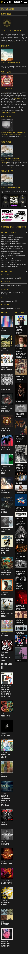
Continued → (17, 42)
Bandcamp (9, 167)
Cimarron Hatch (5, 64)
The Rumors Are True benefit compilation (9, 259)
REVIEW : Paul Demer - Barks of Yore (10, 187)
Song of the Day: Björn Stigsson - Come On (10, 285)
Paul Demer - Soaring (6, 88)
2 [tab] (4, 220)
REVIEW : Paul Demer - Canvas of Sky (10, 62)
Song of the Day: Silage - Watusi (7, 235)
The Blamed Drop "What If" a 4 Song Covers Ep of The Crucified (12, 249)
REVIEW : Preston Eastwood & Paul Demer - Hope (13, 132)
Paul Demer (4, 92)
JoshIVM (4, 160)
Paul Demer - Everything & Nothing (10, 158)
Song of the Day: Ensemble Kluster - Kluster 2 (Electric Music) (13, 264)
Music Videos (10, 160)
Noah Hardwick (5, 31)
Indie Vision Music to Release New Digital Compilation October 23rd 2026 (13, 244)
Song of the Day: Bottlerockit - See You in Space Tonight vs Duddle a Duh (13, 256)
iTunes (15, 167)
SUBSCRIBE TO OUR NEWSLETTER (13, 227)
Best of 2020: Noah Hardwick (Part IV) (11, 30)
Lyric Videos (12, 89)
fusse (20, 951)
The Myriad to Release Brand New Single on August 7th (12, 251)
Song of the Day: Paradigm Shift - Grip (9, 262)
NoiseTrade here (18, 98)
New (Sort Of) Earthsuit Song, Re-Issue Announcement (12, 237)
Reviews (11, 64)
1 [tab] (2, 220)
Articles (11, 31)
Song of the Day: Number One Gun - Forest (9, 266)
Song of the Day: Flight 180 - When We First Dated (11, 253)
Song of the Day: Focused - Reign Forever (9, 241)
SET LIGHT (17, 1)
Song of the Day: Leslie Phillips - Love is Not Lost (11, 260)
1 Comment (16, 31)
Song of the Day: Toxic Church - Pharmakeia (10, 239)
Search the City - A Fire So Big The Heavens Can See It (12, 246)
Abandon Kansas (13, 106)
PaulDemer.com (5, 112)
